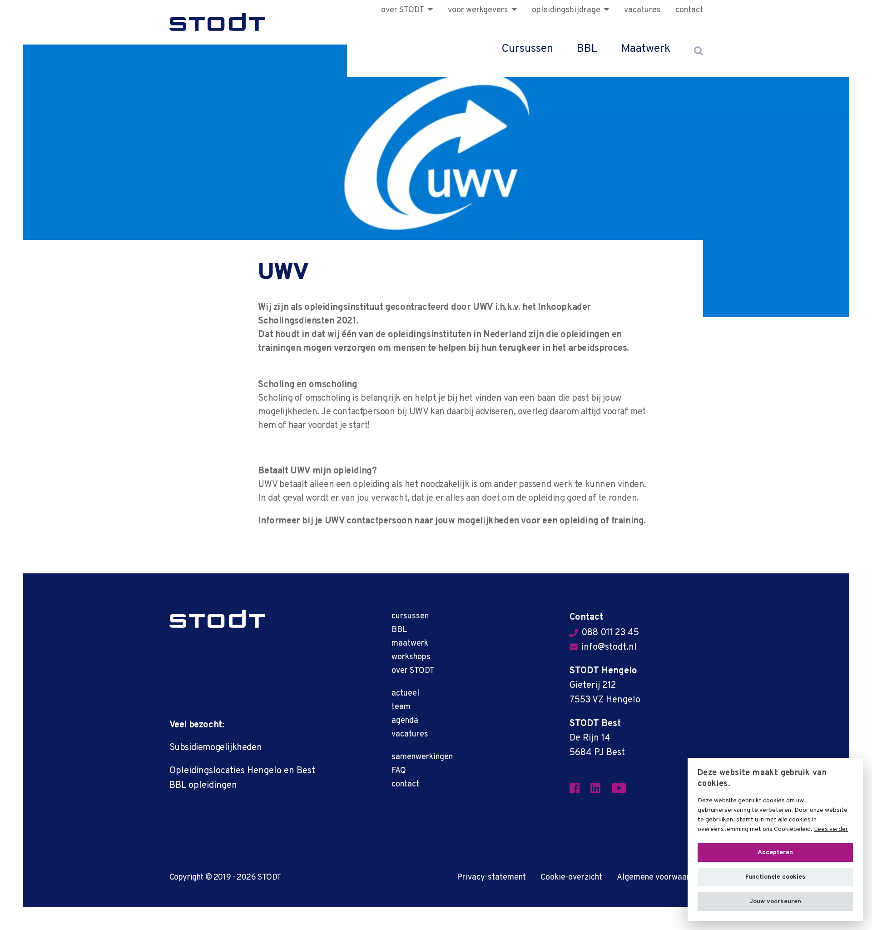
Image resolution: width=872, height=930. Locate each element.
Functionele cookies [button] (775, 877)
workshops (411, 657)
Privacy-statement (491, 877)
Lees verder (831, 829)
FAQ (398, 771)
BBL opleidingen (203, 785)
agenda (404, 721)
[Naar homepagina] (217, 22)
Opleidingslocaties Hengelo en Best (242, 771)
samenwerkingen (422, 757)
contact (689, 10)
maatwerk (409, 643)
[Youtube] (624, 788)
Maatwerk (645, 49)
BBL (587, 49)
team (401, 707)
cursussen (410, 616)
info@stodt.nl (609, 647)
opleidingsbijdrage (566, 10)
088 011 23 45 (610, 633)
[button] (775, 901)
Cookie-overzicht (571, 877)
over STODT (402, 10)
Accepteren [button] (775, 852)
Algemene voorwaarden (660, 877)
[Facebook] (580, 788)
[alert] (775, 839)
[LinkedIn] (600, 788)
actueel (405, 693)
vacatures (642, 10)
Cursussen (527, 49)
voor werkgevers (478, 10)
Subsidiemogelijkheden (215, 748)
